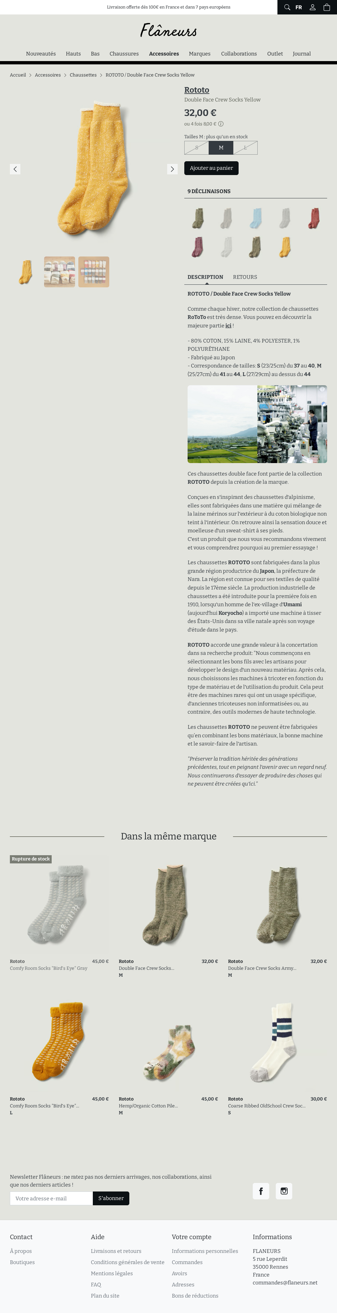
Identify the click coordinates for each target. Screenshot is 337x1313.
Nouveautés (41, 54)
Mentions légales (112, 1273)
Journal (302, 54)
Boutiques (22, 1262)
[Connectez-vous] (312, 7)
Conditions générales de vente (128, 1262)
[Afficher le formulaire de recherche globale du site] (286, 7)
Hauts (73, 54)
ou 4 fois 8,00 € (200, 124)
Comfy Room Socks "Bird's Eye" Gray (48, 968)
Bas (95, 54)
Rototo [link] (17, 961)
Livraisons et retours (116, 1251)
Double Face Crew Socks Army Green (260, 969)
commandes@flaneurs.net (285, 1283)
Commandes (187, 1262)
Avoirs (179, 1273)
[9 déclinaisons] (255, 232)
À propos (21, 1251)
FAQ (96, 1284)
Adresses (183, 1284)
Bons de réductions (195, 1296)
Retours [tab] (245, 277)
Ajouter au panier (211, 168)
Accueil (18, 75)
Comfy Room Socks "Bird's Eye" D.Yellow (43, 1106)
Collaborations (239, 54)
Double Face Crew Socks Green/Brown (145, 969)
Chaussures (124, 54)
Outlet (275, 54)
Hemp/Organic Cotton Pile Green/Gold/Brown (147, 1106)
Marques (200, 54)
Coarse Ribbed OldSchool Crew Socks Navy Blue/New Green (267, 1106)
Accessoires (165, 53)
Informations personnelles (205, 1251)
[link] (59, 904)
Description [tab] (205, 277)
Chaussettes (83, 75)
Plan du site (105, 1296)
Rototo (196, 90)
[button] (327, 7)
